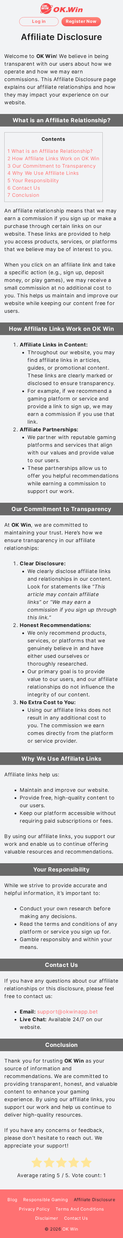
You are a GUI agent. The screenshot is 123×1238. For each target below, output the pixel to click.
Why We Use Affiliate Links (43, 173)
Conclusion (23, 195)
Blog (12, 1199)
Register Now (81, 21)
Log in (39, 21)
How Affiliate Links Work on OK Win (53, 158)
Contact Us (23, 188)
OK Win (70, 1229)
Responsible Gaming (45, 1199)
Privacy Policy (34, 1209)
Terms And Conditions (79, 1209)
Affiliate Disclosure (95, 1199)
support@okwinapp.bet (67, 1012)
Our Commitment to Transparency (51, 166)
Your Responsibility (33, 180)
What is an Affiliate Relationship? (50, 151)
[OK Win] (61, 8)
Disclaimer (46, 1218)
